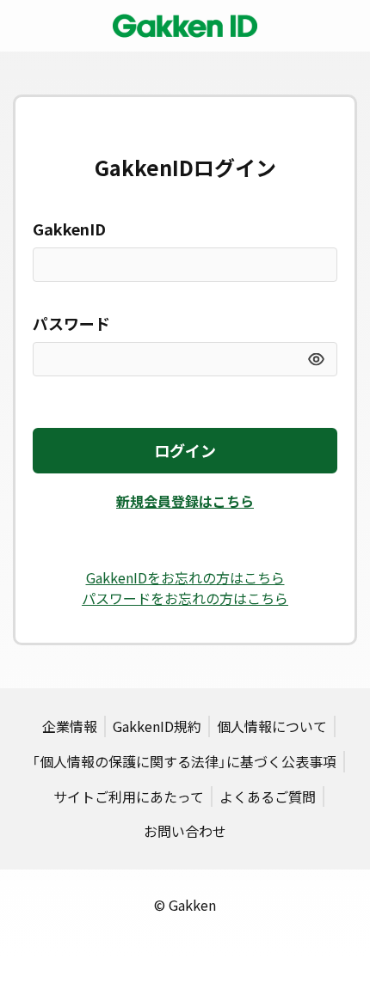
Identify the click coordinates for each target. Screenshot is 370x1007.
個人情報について (272, 726)
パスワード (71, 323)
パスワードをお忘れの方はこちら (185, 598)
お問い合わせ (185, 831)
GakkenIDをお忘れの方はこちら (185, 577)
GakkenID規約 (157, 726)
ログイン (185, 450)
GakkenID (69, 229)
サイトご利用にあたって (128, 796)
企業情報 (69, 726)
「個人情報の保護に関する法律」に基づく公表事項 (184, 761)
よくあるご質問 (267, 796)
